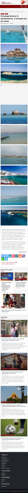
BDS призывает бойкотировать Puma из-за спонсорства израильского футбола (13, 438)
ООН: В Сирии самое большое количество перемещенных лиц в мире (12, 372)
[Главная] (6, 2)
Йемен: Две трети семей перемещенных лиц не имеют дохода (14, 310)
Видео (3, 479)
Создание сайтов (15, 491)
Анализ (3, 473)
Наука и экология (6, 468)
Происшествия (5, 460)
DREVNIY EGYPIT (22, 252)
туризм (15, 262)
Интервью (4, 486)
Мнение (3, 474)
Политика (4, 457)
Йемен (3, 306)
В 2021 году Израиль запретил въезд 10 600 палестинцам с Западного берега (21, 284)
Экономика (4, 458)
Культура (4, 463)
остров (11, 262)
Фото (3, 481)
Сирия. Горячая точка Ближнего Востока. (10, 368)
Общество (4, 462)
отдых (7, 262)
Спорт (3, 466)
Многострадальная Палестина (19, 279)
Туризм (2, 13)
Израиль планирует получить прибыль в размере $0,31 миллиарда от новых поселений (14, 405)
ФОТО (6, 13)
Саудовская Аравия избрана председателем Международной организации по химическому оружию (7, 286)
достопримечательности (8, 263)
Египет (3, 262)
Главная (2, 10)
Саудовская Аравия (6, 279)
